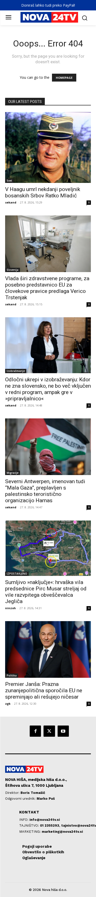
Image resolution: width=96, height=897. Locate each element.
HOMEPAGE (64, 78)
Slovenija (12, 270)
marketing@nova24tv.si (62, 831)
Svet (9, 180)
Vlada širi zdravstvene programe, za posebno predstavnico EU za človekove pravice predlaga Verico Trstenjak (47, 288)
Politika (12, 675)
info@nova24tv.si (44, 820)
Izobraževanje (16, 371)
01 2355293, (50, 825)
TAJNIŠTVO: (29, 825)
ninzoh (10, 608)
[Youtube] (63, 731)
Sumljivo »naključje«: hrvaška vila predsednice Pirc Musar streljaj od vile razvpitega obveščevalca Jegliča (46, 591)
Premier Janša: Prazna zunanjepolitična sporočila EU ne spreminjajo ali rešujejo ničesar (43, 690)
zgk (7, 703)
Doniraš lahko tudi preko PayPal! (48, 5)
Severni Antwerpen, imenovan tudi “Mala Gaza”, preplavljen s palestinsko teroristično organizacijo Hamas (45, 490)
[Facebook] (35, 731)
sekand (10, 202)
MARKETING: (30, 831)
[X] (49, 731)
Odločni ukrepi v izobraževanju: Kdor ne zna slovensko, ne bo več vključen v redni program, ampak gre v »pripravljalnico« (48, 389)
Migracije (12, 473)
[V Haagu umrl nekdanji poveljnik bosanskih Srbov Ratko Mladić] (48, 147)
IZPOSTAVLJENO (17, 573)
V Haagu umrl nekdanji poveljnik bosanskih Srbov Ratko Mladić (42, 192)
